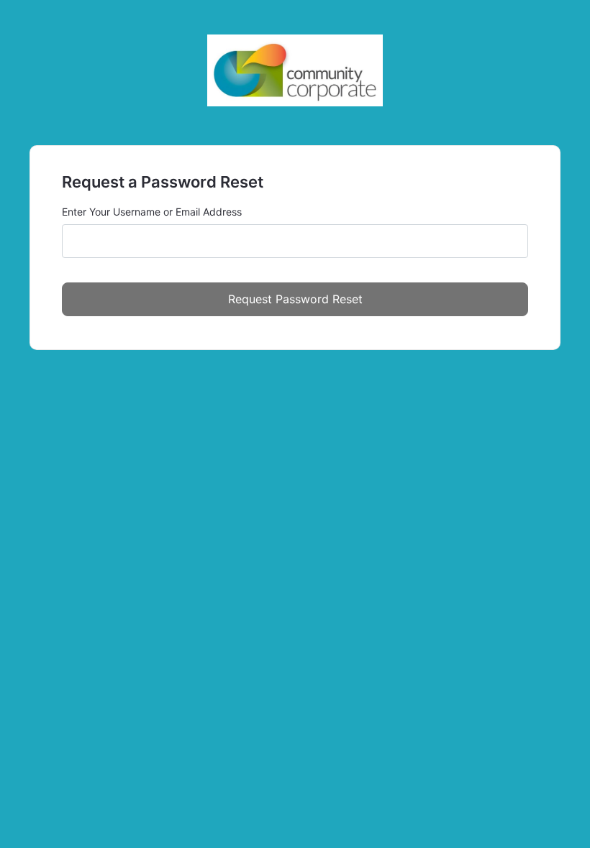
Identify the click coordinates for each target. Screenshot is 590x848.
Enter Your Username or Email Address (152, 212)
